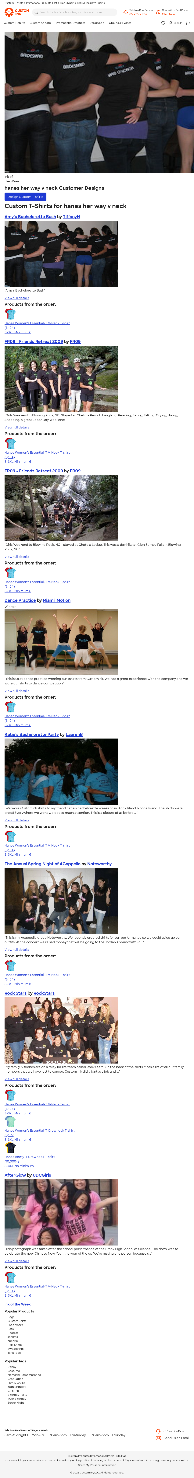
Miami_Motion (56, 600)
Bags (11, 1317)
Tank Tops (14, 1352)
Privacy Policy (71, 1460)
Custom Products (79, 1456)
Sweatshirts (15, 1348)
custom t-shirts (51, 1460)
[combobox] (74, 12)
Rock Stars (16, 993)
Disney (12, 1367)
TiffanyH (71, 216)
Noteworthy (99, 864)
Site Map (121, 1456)
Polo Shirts (15, 1345)
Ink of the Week (18, 1304)
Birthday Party (17, 1394)
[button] (175, 14)
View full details (17, 298)
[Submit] (36, 12)
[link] (17, 12)
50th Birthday (17, 1387)
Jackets (13, 1337)
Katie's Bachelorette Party (32, 734)
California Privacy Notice (96, 1460)
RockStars (44, 993)
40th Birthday (17, 1398)
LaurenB (74, 734)
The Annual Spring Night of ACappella (43, 864)
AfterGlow (15, 1175)
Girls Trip (13, 1390)
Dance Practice (20, 600)
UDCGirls (42, 1175)
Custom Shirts (17, 1321)
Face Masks (15, 1325)
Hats (11, 1329)
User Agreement (159, 1460)
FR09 (75, 341)
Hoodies (13, 1333)
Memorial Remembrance (24, 1375)
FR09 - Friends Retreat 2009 (34, 341)
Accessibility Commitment (130, 1460)
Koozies (13, 1341)
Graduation (15, 1379)
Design (25, 197)
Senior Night (16, 1402)
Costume (14, 1371)
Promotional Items (102, 1456)
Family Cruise (16, 1383)
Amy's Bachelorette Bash (30, 216)
